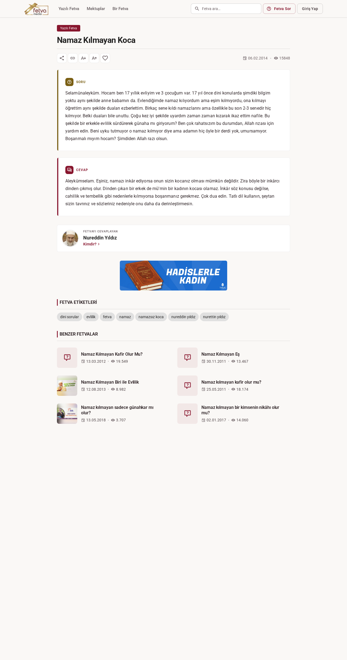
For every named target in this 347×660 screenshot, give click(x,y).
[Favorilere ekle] (105, 58)
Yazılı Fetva (69, 8)
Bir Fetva (120, 8)
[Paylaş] (62, 58)
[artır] (94, 58)
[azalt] (83, 58)
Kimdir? (90, 244)
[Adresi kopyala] (73, 58)
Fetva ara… (211, 9)
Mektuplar (96, 8)
